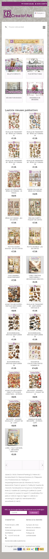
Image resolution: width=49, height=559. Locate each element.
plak (7, 496)
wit (18, 501)
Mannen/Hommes (26, 477)
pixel (27, 493)
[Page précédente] (6, 465)
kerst (8, 488)
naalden (15, 490)
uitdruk (33, 496)
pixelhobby (37, 493)
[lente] (24, 47)
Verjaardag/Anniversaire (14, 482)
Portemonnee (14, 480)
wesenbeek (10, 501)
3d (14, 474)
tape (19, 496)
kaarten (40, 485)
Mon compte (42, 4)
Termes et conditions (33, 527)
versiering (9, 498)
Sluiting (24, 480)
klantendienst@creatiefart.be (15, 541)
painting (24, 490)
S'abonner (33, 512)
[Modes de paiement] (15, 549)
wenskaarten (29, 498)
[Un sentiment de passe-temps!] (17, 13)
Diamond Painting (24, 474)
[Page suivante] (42, 465)
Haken (36, 474)
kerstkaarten (18, 488)
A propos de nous (32, 525)
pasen (12, 493)
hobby (31, 485)
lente (7, 490)
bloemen (29, 482)
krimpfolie (37, 488)
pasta (19, 493)
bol (37, 482)
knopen (28, 488)
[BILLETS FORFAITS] (14, 65)
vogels (18, 498)
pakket (33, 490)
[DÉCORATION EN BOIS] (14, 89)
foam (17, 485)
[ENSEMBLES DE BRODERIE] (35, 89)
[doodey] (30, 465)
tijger (26, 496)
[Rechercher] (6, 27)
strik (13, 496)
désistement (30, 530)
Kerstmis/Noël (11, 477)
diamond (9, 485)
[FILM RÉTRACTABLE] (35, 65)
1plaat (8, 474)
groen (24, 485)
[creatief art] (13, 465)
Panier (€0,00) (28, 4)
